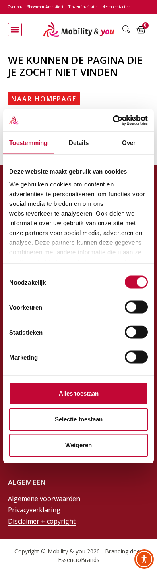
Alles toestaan (79, 393)
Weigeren (78, 445)
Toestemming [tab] (28, 142)
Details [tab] (79, 142)
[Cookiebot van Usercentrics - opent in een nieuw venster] (113, 120)
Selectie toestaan (79, 419)
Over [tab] (129, 142)
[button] (15, 30)
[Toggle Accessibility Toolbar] (144, 559)
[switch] (136, 307)
